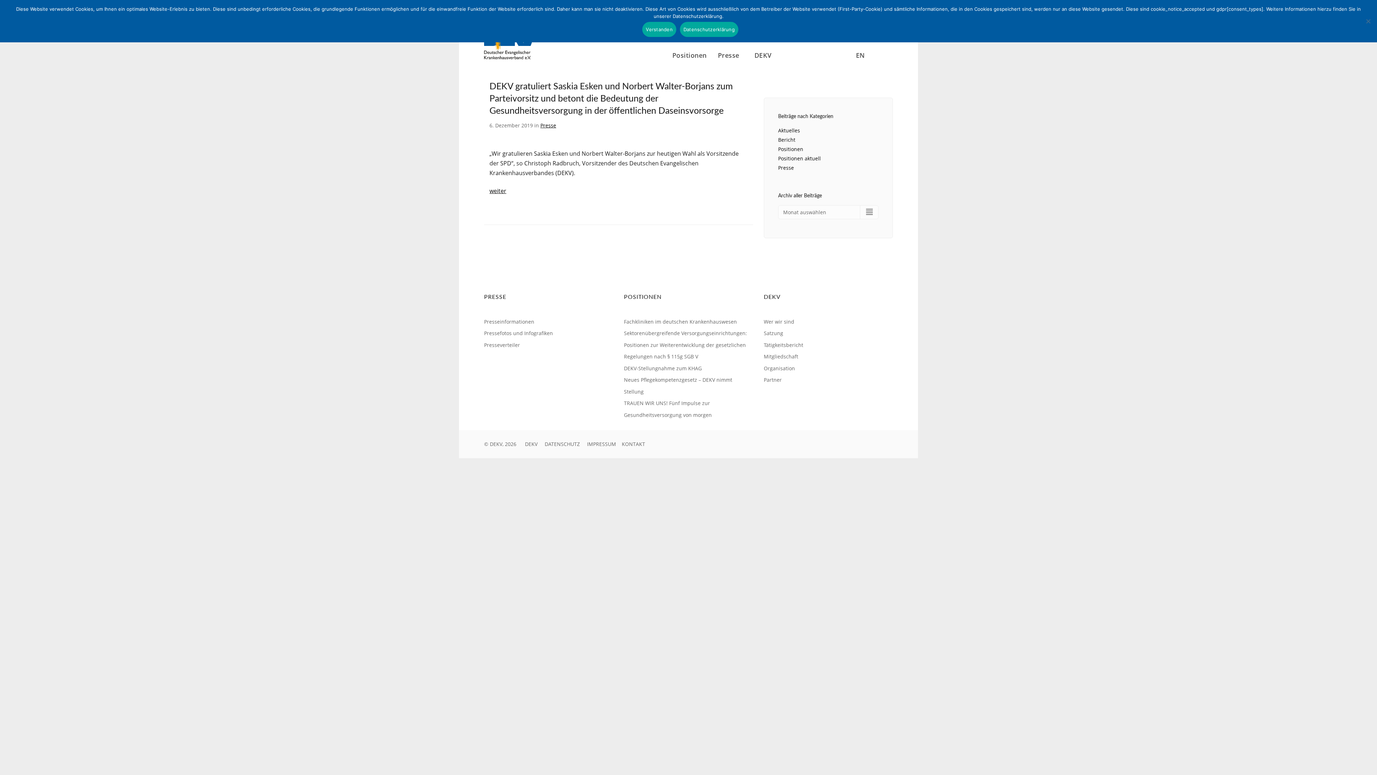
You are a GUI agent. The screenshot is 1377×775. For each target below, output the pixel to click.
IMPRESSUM (601, 444)
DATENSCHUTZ (562, 444)
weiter (497, 191)
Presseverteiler (502, 345)
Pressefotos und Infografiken (518, 333)
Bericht (786, 139)
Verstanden (659, 29)
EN (860, 55)
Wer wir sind (779, 321)
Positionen (689, 55)
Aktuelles (789, 130)
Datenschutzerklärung (709, 29)
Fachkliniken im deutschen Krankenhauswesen (680, 321)
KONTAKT (633, 444)
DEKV (531, 444)
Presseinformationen (509, 321)
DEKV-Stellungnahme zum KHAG (663, 368)
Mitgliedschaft (781, 356)
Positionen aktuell (799, 158)
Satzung (773, 333)
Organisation (779, 368)
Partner (773, 379)
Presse (548, 125)
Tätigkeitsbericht (783, 345)
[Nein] (1368, 21)
